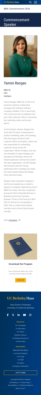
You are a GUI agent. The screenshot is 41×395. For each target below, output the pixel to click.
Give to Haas (20, 373)
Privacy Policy (25, 382)
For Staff (20, 360)
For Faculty (20, 357)
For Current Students (20, 353)
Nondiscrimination (26, 385)
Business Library (20, 335)
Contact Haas (20, 341)
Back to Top (20, 388)
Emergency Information (20, 366)
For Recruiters (20, 329)
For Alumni (20, 363)
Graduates (12, 220)
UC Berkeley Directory (20, 338)
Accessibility (13, 385)
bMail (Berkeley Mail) (20, 350)
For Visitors (20, 332)
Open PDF (20, 280)
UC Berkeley (13, 382)
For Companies (20, 325)
